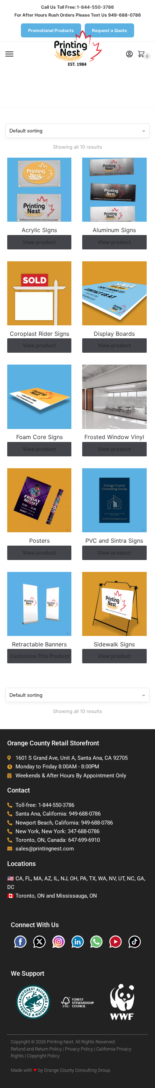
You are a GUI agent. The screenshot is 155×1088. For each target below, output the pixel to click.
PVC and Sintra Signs (114, 540)
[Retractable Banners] (39, 604)
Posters (39, 540)
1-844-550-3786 (95, 7)
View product (39, 242)
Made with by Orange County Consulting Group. (61, 1070)
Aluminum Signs (114, 230)
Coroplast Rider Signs (39, 333)
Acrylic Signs (39, 230)
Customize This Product (39, 656)
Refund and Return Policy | (37, 1049)
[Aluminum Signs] (114, 190)
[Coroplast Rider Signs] (39, 293)
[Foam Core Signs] (39, 397)
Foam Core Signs (39, 437)
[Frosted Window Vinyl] (114, 397)
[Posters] (39, 500)
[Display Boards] (114, 293)
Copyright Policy (43, 1055)
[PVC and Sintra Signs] (114, 500)
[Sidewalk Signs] (114, 604)
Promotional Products (51, 30)
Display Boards (114, 333)
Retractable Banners (39, 644)
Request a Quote (109, 30)
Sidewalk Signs (114, 644)
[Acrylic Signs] (39, 190)
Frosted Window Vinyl (114, 437)
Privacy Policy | (80, 1049)
